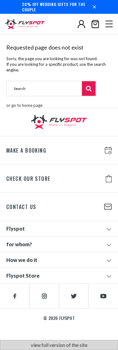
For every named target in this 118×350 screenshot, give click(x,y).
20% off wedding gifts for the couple (53, 7)
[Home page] (27, 24)
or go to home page (24, 105)
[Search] (89, 88)
